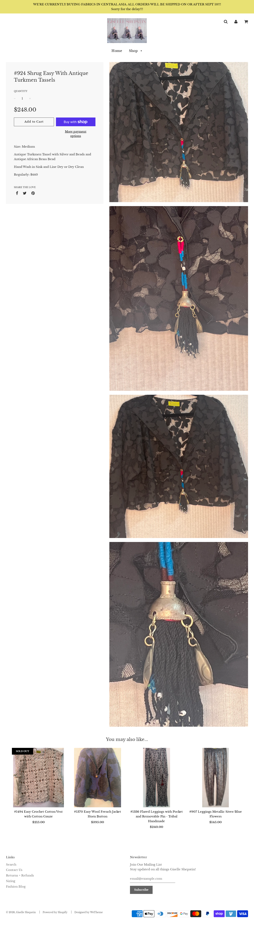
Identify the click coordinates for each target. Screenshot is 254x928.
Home (117, 51)
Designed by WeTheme (88, 912)
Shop (134, 51)
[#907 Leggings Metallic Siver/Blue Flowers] (215, 777)
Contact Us (14, 870)
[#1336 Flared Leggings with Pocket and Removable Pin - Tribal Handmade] (156, 777)
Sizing (10, 881)
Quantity (20, 91)
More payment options (75, 134)
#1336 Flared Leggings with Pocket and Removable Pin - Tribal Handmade (156, 816)
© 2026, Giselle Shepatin (21, 912)
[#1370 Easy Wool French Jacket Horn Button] (97, 777)
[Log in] (236, 21)
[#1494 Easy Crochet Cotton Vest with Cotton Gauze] (38, 777)
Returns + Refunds (20, 875)
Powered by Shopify (55, 912)
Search (11, 864)
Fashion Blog (16, 886)
